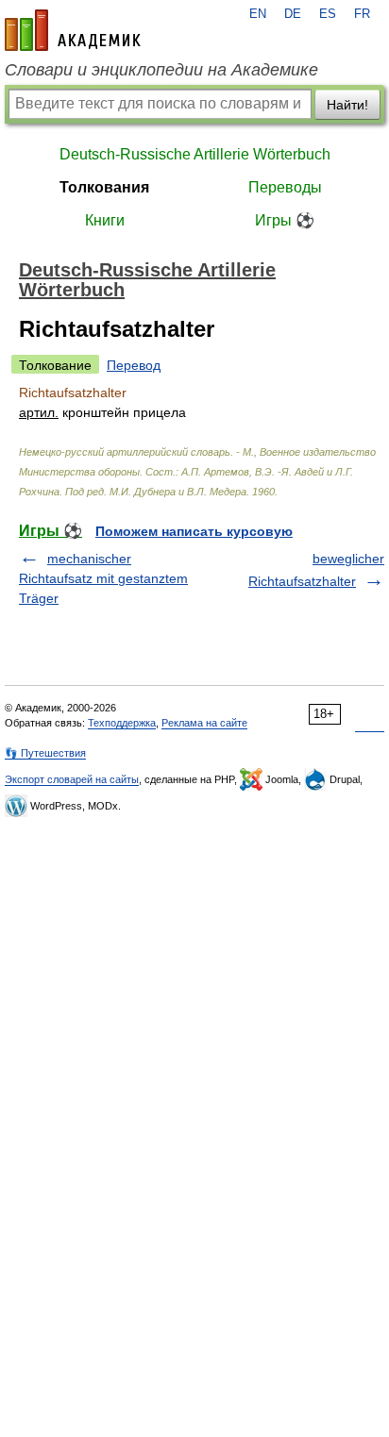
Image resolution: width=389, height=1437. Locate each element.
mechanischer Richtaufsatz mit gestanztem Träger (103, 578)
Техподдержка (122, 722)
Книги (105, 220)
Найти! (347, 104)
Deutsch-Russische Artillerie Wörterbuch (194, 154)
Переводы (285, 187)
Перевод (134, 365)
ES (327, 14)
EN (257, 14)
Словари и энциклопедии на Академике (161, 69)
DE (292, 14)
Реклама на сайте (204, 722)
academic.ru (73, 30)
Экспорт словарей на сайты (72, 779)
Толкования (104, 187)
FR (362, 14)
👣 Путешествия (45, 753)
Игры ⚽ (284, 220)
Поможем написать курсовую (194, 531)
